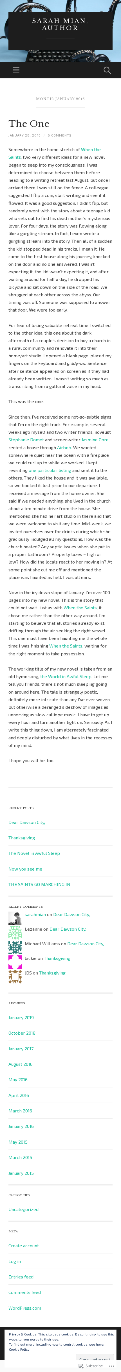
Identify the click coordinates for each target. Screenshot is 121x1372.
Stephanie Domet (26, 439)
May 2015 (18, 1141)
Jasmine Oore (95, 439)
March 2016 (20, 1110)
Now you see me (25, 868)
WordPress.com (24, 1307)
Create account (23, 1245)
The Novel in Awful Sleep (34, 853)
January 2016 (21, 1126)
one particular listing (50, 470)
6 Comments (59, 135)
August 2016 (20, 1064)
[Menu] (16, 70)
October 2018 (21, 1032)
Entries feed (20, 1276)
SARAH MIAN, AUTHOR (60, 24)
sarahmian (35, 914)
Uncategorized (23, 1209)
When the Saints (80, 607)
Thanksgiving (21, 837)
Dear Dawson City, (26, 822)
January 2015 (21, 1173)
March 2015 (20, 1157)
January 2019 (21, 1017)
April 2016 (18, 1095)
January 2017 (20, 1048)
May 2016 (18, 1079)
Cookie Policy (19, 1349)
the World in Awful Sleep (65, 676)
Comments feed (24, 1292)
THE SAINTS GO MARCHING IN (39, 884)
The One (28, 124)
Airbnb (64, 447)
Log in (14, 1261)
